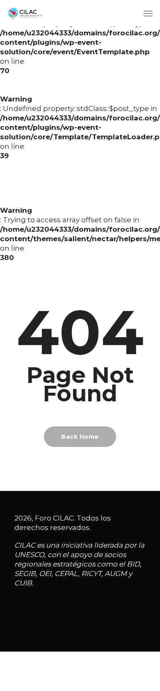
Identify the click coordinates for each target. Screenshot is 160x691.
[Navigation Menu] (148, 13)
